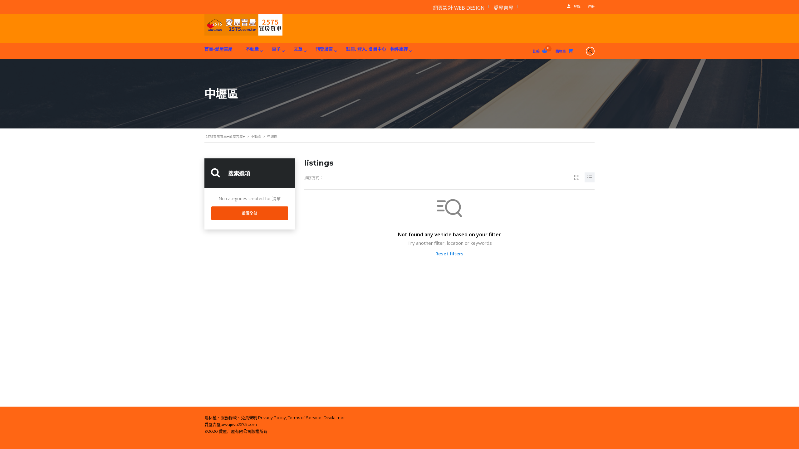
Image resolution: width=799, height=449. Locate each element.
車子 (276, 49)
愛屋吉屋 (503, 7)
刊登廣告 (324, 49)
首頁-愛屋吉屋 (218, 49)
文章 (298, 49)
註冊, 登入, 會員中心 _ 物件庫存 (377, 49)
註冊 (591, 6)
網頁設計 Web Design (459, 7)
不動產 (252, 49)
